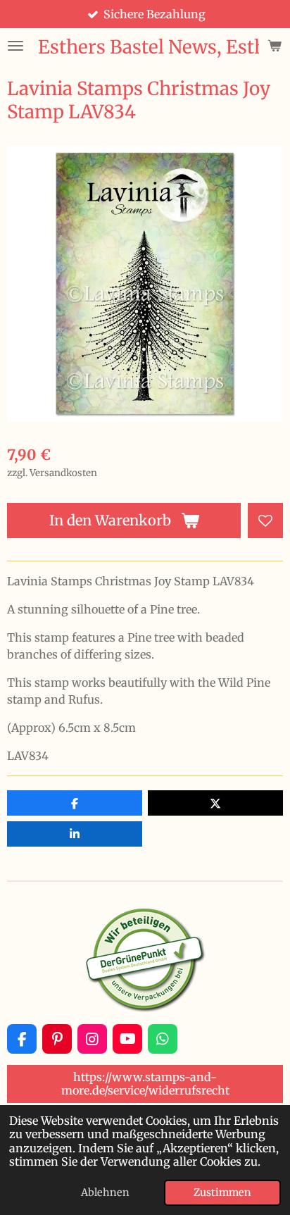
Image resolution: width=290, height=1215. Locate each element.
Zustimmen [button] (222, 1192)
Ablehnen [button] (105, 1192)
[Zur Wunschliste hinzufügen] (265, 520)
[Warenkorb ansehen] (274, 45)
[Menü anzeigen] (15, 45)
